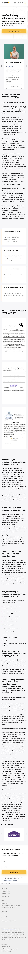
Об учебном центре (6, 903)
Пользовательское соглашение (8, 907)
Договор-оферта (5, 916)
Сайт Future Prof (5, 896)
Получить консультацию (14, 31)
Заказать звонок (14, 872)
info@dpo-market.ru (6, 893)
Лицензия (4, 914)
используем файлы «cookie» (9, 929)
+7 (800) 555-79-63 (6, 891)
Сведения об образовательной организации (11, 905)
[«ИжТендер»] (5, 2)
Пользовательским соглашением (9, 880)
